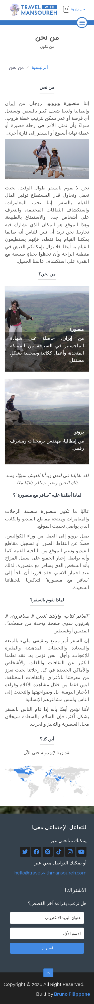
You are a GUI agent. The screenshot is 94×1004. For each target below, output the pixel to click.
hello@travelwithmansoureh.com (50, 872)
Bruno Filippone (72, 994)
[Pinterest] (48, 852)
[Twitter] (25, 852)
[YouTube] (81, 852)
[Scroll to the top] (48, 972)
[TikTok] (59, 852)
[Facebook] (36, 852)
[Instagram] (70, 852)
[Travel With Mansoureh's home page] (34, 9)
